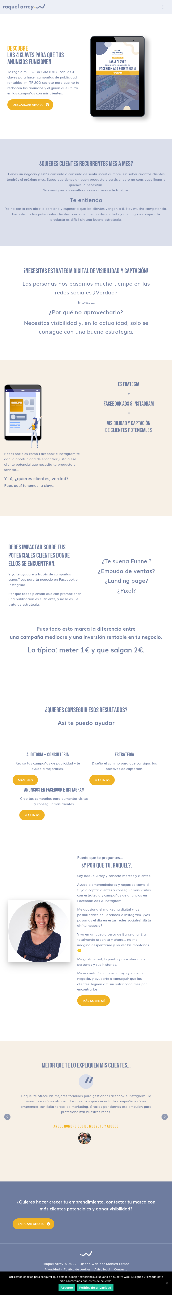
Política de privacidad (95, 1287)
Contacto (121, 1269)
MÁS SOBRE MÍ (93, 1000)
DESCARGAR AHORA (28, 104)
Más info (25, 780)
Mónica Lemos (117, 1263)
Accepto (67, 1287)
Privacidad (52, 1269)
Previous (7, 1117)
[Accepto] (167, 1283)
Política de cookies (77, 1269)
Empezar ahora (31, 1224)
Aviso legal (102, 1269)
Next (165, 1117)
